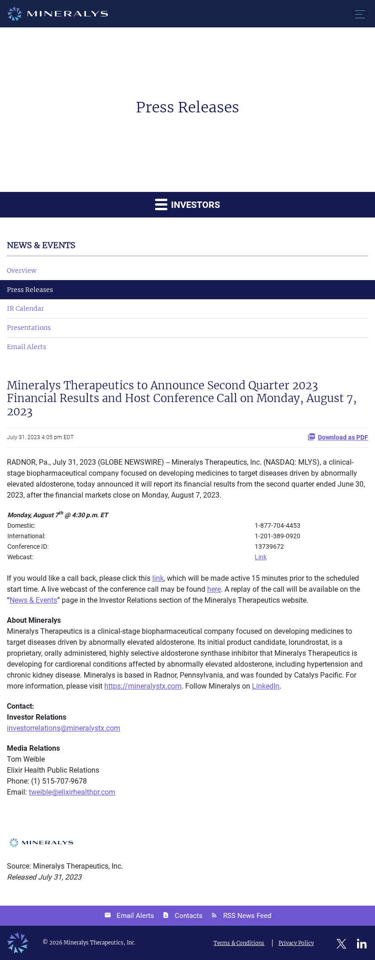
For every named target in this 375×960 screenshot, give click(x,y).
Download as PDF (343, 437)
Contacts (189, 916)
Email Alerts (26, 347)
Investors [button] (194, 204)
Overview (22, 270)
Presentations (29, 328)
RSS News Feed (247, 916)
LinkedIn (265, 686)
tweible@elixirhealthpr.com (72, 792)
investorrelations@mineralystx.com (63, 728)
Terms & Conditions (239, 943)
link (158, 578)
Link (261, 557)
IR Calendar (25, 308)
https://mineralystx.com (143, 686)
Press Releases (30, 290)
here (214, 589)
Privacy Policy (296, 943)
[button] (360, 13)
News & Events (33, 600)
